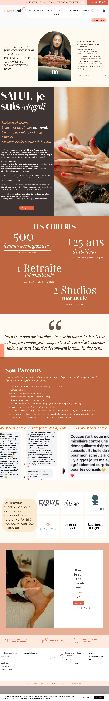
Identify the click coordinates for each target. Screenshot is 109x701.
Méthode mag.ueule (9, 653)
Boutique (5, 656)
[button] (104, 10)
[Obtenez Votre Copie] (83, 2)
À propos (5, 660)
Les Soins (5, 666)
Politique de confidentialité (41, 698)
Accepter (99, 697)
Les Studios (5, 663)
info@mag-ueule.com (74, 653)
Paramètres (87, 697)
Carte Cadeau (6, 670)
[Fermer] (106, 697)
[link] (79, 579)
